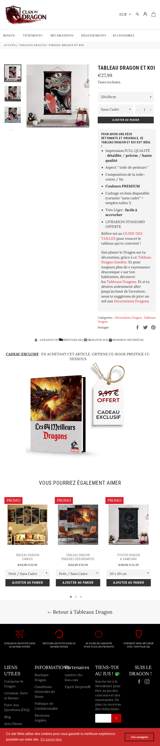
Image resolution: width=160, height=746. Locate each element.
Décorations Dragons (131, 301)
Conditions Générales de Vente (45, 692)
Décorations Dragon (128, 317)
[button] (70, 597)
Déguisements (93, 35)
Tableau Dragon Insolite (126, 259)
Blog (7, 717)
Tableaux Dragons (121, 281)
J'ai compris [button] (139, 737)
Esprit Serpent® (77, 687)
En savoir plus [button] (51, 739)
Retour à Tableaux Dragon (82, 612)
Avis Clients (13, 724)
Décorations (61, 35)
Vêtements (32, 35)
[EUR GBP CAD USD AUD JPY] (124, 14)
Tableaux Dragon (32, 45)
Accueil (10, 45)
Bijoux (9, 35)
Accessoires (123, 35)
